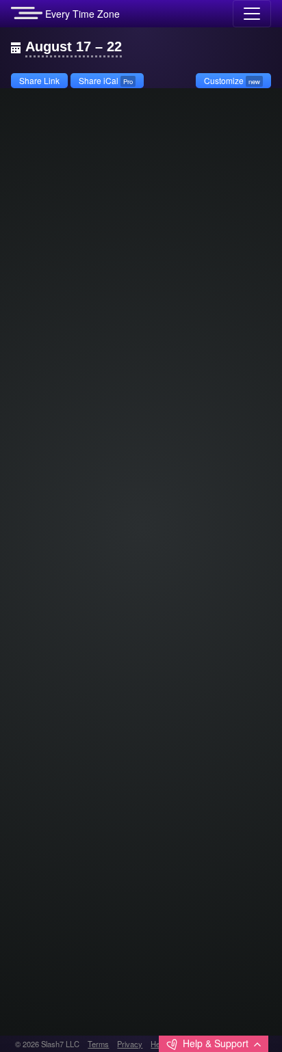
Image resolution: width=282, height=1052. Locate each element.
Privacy (129, 1043)
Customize (232, 80)
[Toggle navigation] (252, 13)
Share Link (39, 80)
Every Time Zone (81, 14)
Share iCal (106, 80)
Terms (98, 1043)
